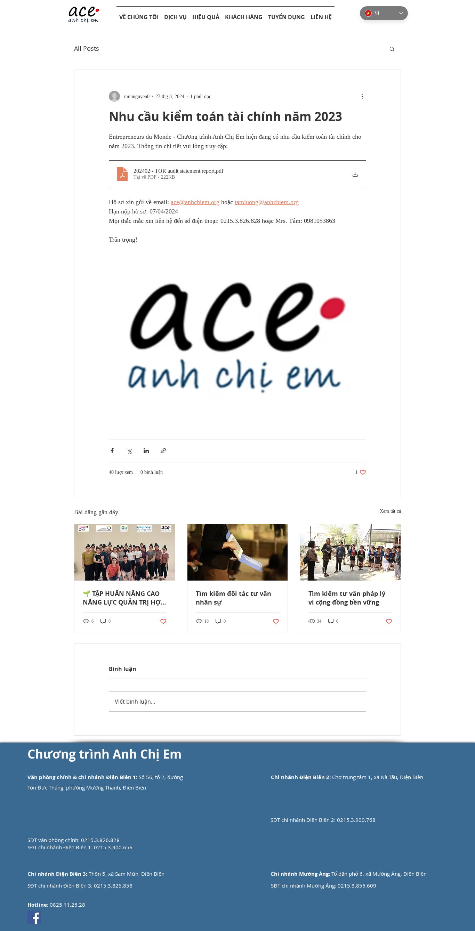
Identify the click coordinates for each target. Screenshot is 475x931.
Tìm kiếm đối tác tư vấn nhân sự (233, 598)
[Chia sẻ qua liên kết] (163, 450)
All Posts (86, 48)
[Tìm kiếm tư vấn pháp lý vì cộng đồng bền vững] (350, 552)
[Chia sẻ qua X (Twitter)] (129, 450)
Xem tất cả (390, 511)
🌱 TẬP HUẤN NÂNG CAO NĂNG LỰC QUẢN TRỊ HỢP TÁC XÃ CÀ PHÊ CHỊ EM (123, 598)
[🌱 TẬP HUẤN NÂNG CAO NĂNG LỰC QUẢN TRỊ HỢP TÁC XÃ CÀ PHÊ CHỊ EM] (124, 552)
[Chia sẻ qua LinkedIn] (146, 450)
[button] (392, 48)
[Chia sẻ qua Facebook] (112, 450)
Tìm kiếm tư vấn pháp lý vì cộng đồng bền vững (346, 598)
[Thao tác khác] (362, 96)
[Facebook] (34, 917)
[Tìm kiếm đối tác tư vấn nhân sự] (237, 552)
